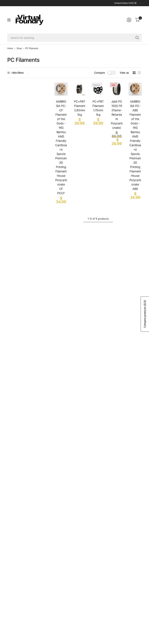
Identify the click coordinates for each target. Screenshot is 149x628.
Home (10, 48)
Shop (19, 48)
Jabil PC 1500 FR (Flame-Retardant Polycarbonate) (116, 114)
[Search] (137, 37)
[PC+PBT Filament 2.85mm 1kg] (79, 89)
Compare (99, 72)
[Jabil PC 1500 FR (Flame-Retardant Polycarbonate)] (116, 89)
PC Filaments (31, 48)
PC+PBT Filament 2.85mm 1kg (79, 108)
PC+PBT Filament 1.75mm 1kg (98, 108)
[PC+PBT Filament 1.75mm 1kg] (98, 89)
